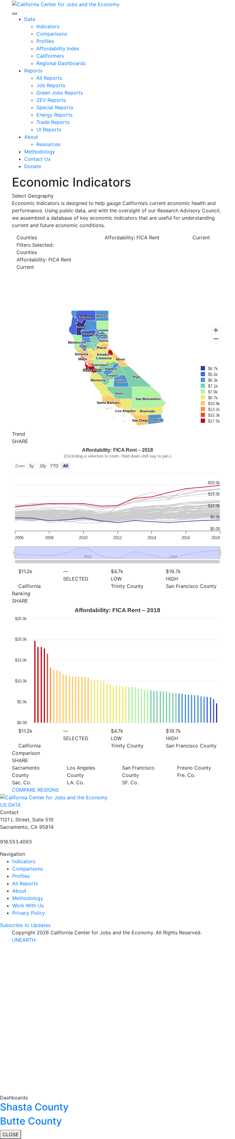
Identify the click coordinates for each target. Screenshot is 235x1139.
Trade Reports (52, 122)
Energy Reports (54, 115)
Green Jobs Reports (59, 93)
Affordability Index (58, 48)
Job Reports (50, 85)
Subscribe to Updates (25, 925)
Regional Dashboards (61, 63)
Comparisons (51, 34)
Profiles (45, 41)
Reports (33, 71)
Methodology (39, 152)
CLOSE (10, 1134)
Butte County (31, 1121)
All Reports (49, 78)
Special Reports (54, 107)
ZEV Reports (51, 100)
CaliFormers (50, 56)
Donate (32, 166)
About (31, 137)
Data (29, 19)
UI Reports (48, 129)
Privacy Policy (28, 913)
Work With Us (28, 905)
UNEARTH (23, 940)
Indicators (47, 26)
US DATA (10, 805)
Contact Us (37, 159)
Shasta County (34, 1107)
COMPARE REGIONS (35, 790)
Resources (48, 144)
